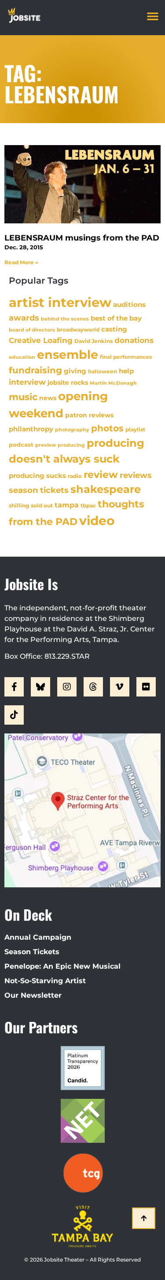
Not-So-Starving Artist (45, 981)
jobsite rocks (68, 382)
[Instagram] (67, 687)
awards (24, 317)
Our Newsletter (33, 995)
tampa (67, 504)
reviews (136, 475)
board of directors (32, 330)
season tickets (39, 490)
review (101, 474)
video (96, 520)
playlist (135, 429)
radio (75, 476)
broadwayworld (78, 330)
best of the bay (116, 318)
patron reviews (89, 415)
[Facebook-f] (14, 687)
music (23, 396)
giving (75, 371)
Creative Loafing (41, 340)
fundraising (35, 370)
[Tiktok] (14, 715)
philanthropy (31, 429)
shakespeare (105, 489)
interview (27, 382)
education (22, 357)
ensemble (67, 354)
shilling (19, 506)
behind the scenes (65, 319)
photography (72, 430)
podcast (21, 444)
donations (134, 340)
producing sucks (37, 475)
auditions (129, 305)
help (126, 371)
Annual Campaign (37, 937)
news (47, 398)
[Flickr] (146, 687)
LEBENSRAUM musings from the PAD (81, 238)
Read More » (21, 262)
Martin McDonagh (113, 383)
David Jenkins (93, 341)
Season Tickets (31, 952)
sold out (42, 505)
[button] (152, 16)
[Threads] (93, 687)
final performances (126, 357)
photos (107, 428)
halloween (102, 371)
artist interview (60, 302)
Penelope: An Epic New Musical (62, 966)
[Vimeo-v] (119, 687)
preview (45, 445)
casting (114, 329)
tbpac (88, 505)
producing (71, 445)
